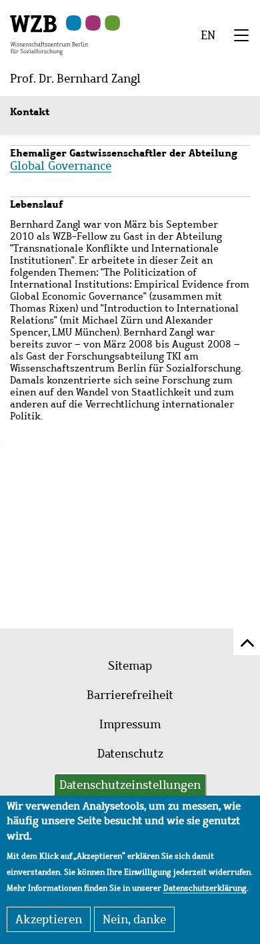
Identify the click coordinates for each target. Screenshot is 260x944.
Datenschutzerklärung (205, 888)
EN (208, 35)
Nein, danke (134, 919)
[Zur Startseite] (49, 34)
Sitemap (130, 666)
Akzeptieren (48, 919)
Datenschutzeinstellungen (130, 785)
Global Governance (60, 166)
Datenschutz (130, 754)
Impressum (130, 724)
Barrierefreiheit (130, 695)
